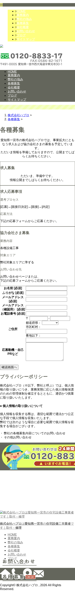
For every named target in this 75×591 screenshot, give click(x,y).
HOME (21, 11)
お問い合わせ (26, 31)
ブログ (21, 35)
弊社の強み (24, 19)
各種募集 (23, 23)
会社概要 (23, 27)
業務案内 (23, 15)
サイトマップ (26, 39)
